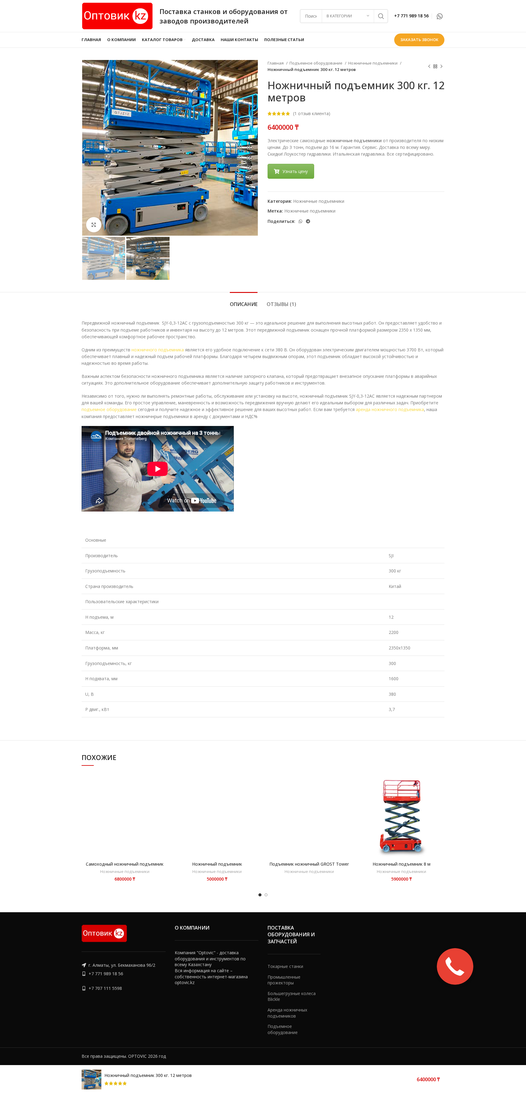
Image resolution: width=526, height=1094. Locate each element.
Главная (276, 63)
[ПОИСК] (381, 16)
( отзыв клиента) (311, 113)
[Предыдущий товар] (429, 66)
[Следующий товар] (441, 66)
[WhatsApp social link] (439, 16)
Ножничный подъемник (217, 864)
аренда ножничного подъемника (390, 409)
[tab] (244, 301)
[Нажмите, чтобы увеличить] (93, 224)
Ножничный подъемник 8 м (401, 864)
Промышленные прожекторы (284, 980)
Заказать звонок (419, 39)
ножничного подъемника (158, 350)
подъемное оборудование (109, 409)
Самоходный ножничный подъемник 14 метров (124, 866)
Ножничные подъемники (373, 63)
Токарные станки (285, 966)
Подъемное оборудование (316, 63)
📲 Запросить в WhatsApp (136, 781)
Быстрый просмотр (136, 794)
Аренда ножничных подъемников (287, 1013)
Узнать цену (295, 171)
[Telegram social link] (308, 221)
